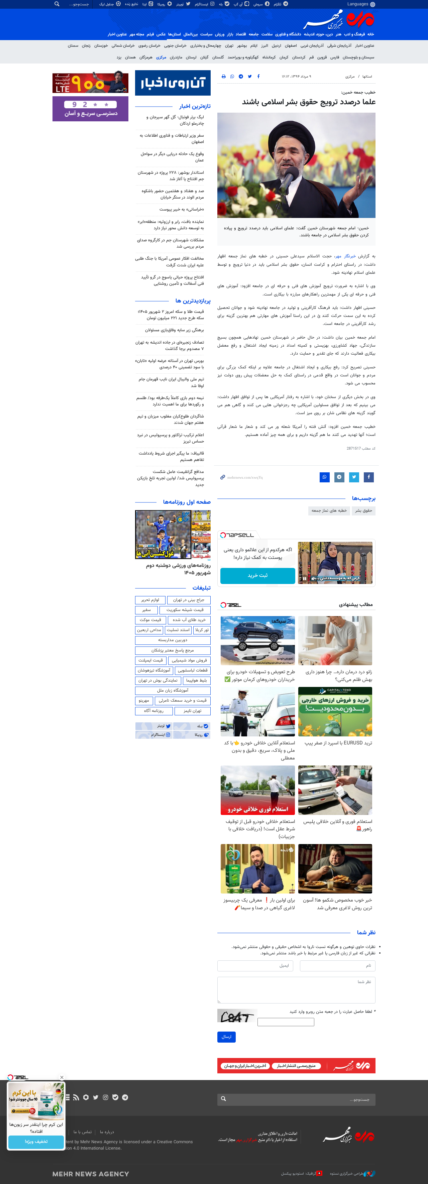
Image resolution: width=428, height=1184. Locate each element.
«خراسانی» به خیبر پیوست (181, 209)
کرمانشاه (269, 57)
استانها (367, 77)
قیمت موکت (150, 620)
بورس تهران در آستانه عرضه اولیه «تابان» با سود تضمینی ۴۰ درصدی (169, 364)
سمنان (73, 46)
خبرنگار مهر (345, 256)
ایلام (253, 46)
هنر (338, 34)
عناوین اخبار (364, 46)
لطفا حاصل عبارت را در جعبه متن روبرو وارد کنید (333, 1012)
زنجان (86, 46)
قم (311, 57)
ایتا (144, 4)
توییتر (180, 4)
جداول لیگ (107, 4)
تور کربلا (202, 630)
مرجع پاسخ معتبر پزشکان (172, 650)
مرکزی (161, 57)
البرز (264, 46)
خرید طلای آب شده (189, 620)
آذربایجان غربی (312, 46)
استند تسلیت (178, 630)
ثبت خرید (258, 576)
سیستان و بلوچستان (358, 57)
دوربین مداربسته (172, 640)
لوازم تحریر (150, 600)
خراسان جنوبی (175, 46)
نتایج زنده (132, 4)
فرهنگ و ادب (354, 34)
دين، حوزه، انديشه (318, 34)
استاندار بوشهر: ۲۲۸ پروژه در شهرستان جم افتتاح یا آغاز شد (171, 176)
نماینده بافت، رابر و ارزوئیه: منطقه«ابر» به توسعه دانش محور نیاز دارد (171, 225)
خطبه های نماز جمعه (329, 510)
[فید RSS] (76, 1098)
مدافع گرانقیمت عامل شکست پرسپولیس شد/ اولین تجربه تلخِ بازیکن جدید (170, 478)
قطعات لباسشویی (193, 670)
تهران (229, 46)
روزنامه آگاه (154, 711)
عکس (161, 34)
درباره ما (107, 1132)
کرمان (284, 57)
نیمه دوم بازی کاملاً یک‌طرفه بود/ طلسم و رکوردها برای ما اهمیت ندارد (170, 401)
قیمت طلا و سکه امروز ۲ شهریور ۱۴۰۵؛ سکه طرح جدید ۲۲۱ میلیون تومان (171, 315)
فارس (334, 57)
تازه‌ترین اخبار (195, 106)
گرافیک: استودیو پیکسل (298, 1174)
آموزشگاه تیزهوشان (154, 670)
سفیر (146, 610)
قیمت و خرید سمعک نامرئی (183, 700)
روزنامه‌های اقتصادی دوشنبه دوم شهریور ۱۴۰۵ (174, 569)
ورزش (219, 34)
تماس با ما (83, 1132)
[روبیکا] (86, 1098)
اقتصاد (241, 34)
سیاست (206, 34)
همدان (130, 57)
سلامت (267, 34)
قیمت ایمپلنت (150, 660)
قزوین (322, 57)
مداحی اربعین (149, 630)
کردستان (299, 57)
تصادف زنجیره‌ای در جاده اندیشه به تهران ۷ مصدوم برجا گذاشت (169, 345)
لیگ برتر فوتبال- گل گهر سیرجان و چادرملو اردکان (175, 120)
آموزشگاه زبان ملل (172, 690)
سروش (258, 4)
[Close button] (62, 1077)
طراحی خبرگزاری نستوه (346, 1174)
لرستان (191, 57)
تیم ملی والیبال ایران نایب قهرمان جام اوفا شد (171, 382)
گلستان (218, 57)
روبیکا (161, 4)
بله (221, 4)
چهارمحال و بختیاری (205, 46)
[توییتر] (96, 1098)
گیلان (204, 57)
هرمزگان (145, 57)
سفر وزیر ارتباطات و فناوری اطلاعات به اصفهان (172, 138)
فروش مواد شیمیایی (189, 660)
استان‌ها (174, 34)
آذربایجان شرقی (339, 46)
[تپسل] (223, 535)
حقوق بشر (363, 510)
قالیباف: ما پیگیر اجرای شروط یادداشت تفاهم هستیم (171, 456)
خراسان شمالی (123, 46)
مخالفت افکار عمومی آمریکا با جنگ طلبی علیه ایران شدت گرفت (169, 261)
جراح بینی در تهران (188, 600)
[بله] (115, 1098)
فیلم (150, 34)
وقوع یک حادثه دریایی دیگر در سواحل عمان (172, 157)
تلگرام (278, 4)
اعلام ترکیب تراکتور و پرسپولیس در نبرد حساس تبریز (170, 438)
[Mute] (314, 579)
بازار (230, 34)
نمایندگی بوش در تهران (158, 680)
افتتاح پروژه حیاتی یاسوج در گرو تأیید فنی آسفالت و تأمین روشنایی (172, 280)
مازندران (176, 57)
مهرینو (144, 700)
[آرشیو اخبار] (66, 1098)
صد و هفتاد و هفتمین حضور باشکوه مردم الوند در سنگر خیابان (173, 194)
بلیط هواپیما (196, 680)
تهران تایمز (192, 711)
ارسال (226, 1037)
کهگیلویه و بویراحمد (243, 57)
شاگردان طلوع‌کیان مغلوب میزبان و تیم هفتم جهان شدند (170, 419)
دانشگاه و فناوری (288, 34)
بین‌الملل (191, 34)
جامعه (254, 34)
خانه (370, 34)
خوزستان (101, 46)
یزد (119, 57)
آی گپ (238, 4)
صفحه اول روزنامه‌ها (187, 502)
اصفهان (291, 46)
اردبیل (276, 46)
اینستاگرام (202, 4)
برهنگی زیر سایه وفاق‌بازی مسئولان (174, 330)
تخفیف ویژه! (36, 1142)
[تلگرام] (125, 1098)
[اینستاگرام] (105, 1098)
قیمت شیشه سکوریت (185, 610)
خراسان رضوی (149, 46)
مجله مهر (136, 34)
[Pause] (305, 579)
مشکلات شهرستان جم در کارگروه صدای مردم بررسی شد (170, 243)
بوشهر (242, 46)
